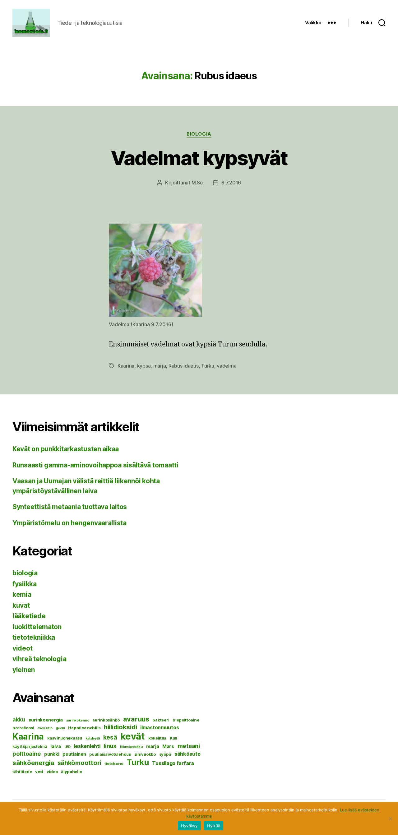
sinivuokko (145, 754)
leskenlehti (87, 746)
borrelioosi (23, 727)
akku (18, 719)
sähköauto (187, 754)
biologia (199, 134)
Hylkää (213, 825)
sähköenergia (33, 763)
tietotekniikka (33, 637)
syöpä (165, 754)
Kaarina (126, 366)
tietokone (113, 763)
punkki (51, 754)
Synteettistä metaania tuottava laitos (69, 507)
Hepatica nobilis (84, 727)
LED (67, 747)
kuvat (21, 605)
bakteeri (160, 719)
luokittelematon (37, 627)
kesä (110, 737)
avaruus (136, 719)
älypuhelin (71, 771)
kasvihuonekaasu (64, 737)
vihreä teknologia (39, 659)
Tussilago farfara (173, 763)
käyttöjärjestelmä (29, 746)
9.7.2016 (231, 182)
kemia (21, 594)
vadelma (226, 366)
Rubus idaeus (184, 366)
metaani (189, 745)
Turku (207, 366)
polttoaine (26, 753)
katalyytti (93, 738)
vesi (39, 771)
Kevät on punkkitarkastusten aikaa (65, 449)
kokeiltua (157, 737)
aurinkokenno (77, 720)
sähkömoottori (79, 763)
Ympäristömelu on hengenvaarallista (69, 523)
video (52, 771)
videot (22, 648)
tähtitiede (22, 771)
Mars (168, 746)
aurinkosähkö (106, 719)
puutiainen (74, 754)
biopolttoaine (186, 719)
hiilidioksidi (120, 727)
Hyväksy (189, 825)
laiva (55, 746)
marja (159, 366)
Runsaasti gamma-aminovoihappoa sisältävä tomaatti (95, 465)
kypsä (144, 366)
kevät (132, 736)
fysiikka (24, 584)
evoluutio (45, 728)
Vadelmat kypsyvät (199, 158)
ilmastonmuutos (159, 727)
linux (110, 745)
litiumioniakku (131, 747)
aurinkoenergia (46, 720)
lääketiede (28, 616)
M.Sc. (198, 182)
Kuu (173, 737)
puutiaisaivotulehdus (110, 754)
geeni (60, 728)
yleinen (23, 670)
